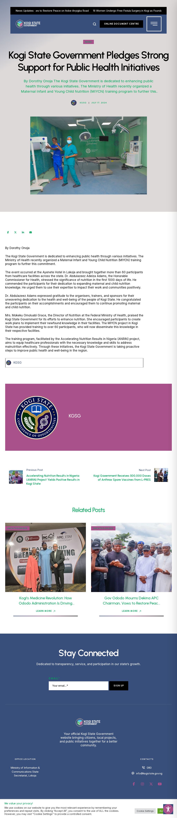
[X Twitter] (15, 232)
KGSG (17, 362)
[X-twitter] (151, 784)
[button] (94, 24)
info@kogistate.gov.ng (149, 773)
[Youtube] (159, 784)
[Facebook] (8, 232)
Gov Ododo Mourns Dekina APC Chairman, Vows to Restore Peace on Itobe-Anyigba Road (131, 603)
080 (149, 767)
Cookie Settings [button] (145, 811)
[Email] (30, 232)
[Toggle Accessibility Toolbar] (168, 809)
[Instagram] (142, 784)
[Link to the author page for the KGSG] (73, 102)
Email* (54, 678)
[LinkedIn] (23, 232)
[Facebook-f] (134, 784)
